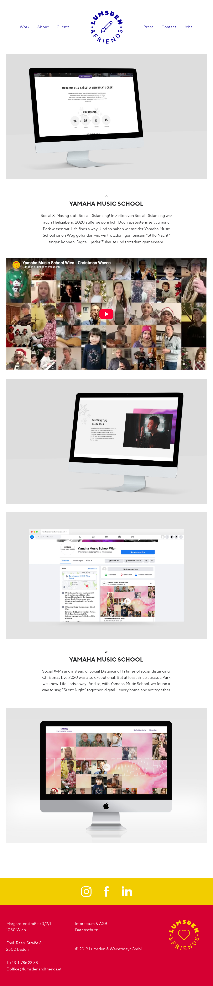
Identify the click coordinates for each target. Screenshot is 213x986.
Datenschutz (86, 929)
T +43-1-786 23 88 (22, 962)
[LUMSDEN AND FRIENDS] (106, 27)
